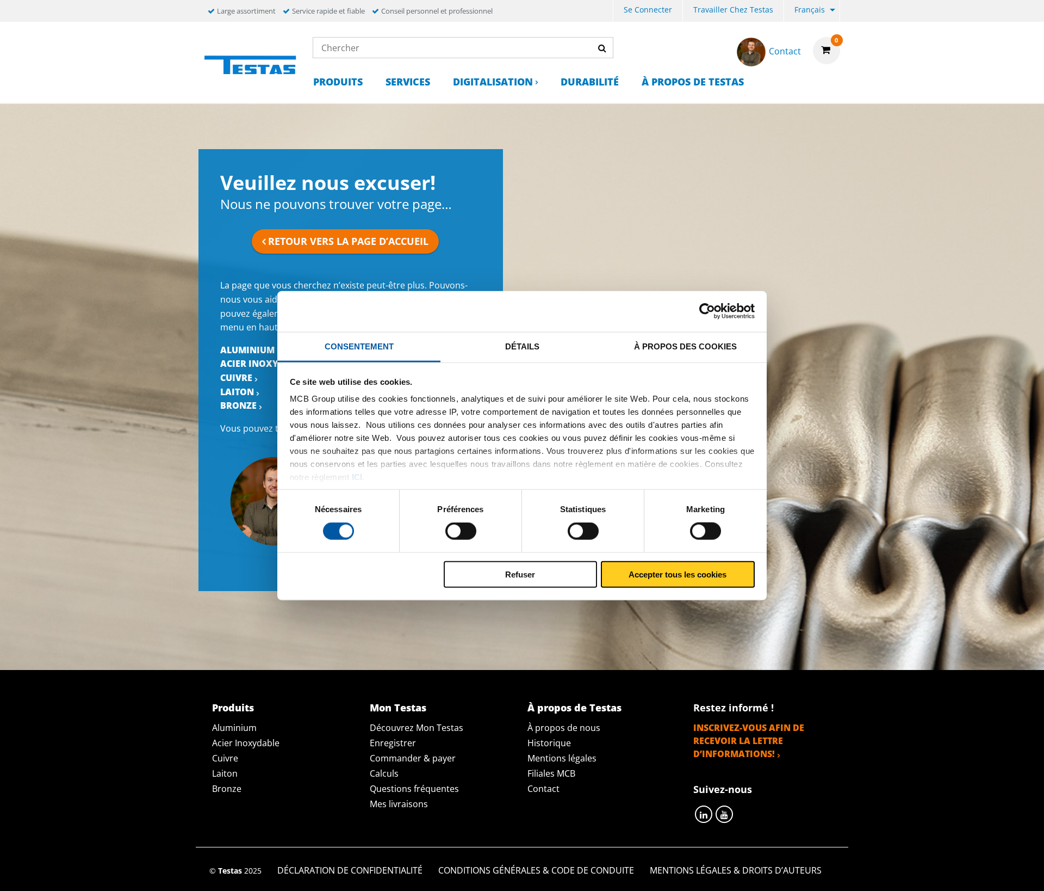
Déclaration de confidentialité (349, 870)
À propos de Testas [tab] (574, 707)
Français (809, 9)
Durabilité (590, 81)
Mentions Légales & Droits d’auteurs (736, 870)
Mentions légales (561, 758)
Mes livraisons (399, 804)
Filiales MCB (551, 773)
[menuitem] (648, 11)
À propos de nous (563, 728)
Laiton (237, 392)
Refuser (520, 574)
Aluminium (247, 350)
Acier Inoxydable (263, 364)
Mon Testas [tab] (398, 707)
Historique (549, 743)
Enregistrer (393, 743)
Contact (543, 789)
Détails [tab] (522, 346)
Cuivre (236, 378)
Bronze (238, 405)
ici (357, 477)
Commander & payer (413, 758)
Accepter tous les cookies (677, 574)
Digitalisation (493, 81)
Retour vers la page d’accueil (348, 241)
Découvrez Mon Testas (416, 728)
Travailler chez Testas (733, 9)
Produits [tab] (233, 707)
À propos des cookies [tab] (685, 346)
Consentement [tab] (359, 346)
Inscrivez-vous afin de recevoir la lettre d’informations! (748, 741)
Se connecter (648, 9)
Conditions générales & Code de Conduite (536, 870)
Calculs (384, 773)
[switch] (460, 531)
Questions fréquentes (414, 789)
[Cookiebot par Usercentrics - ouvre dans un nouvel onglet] (707, 311)
